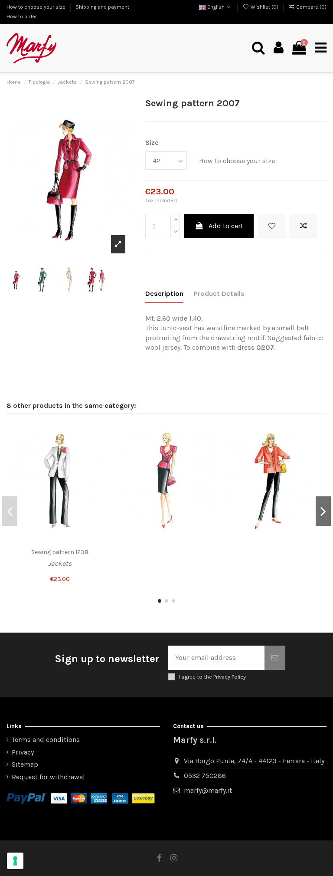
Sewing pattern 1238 (59, 552)
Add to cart (226, 226)
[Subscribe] (274, 658)
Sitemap (25, 764)
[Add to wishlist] (272, 226)
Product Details (219, 293)
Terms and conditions (46, 739)
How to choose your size (37, 7)
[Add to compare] (303, 226)
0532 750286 (205, 775)
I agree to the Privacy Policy (212, 676)
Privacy (23, 752)
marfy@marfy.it (208, 790)
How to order (22, 16)
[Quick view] (102, 464)
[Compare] (102, 448)
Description (164, 293)
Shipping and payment (103, 7)
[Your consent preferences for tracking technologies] (15, 861)
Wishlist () (264, 7)
